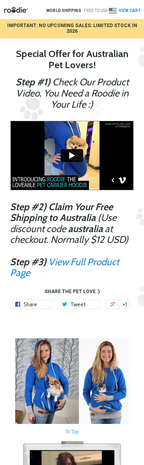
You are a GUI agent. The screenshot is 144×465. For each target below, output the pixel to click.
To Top (72, 432)
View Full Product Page (64, 267)
